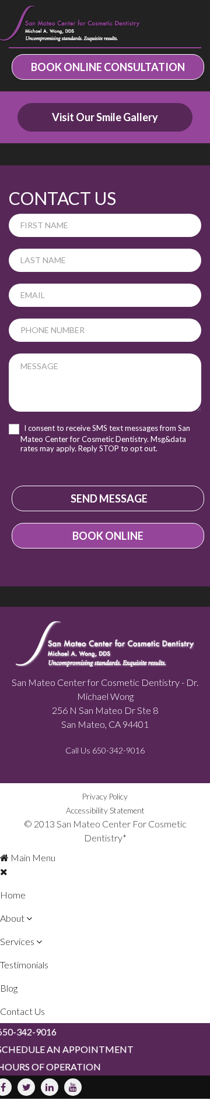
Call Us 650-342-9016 (105, 750)
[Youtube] (73, 1087)
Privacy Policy (105, 796)
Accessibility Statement (105, 810)
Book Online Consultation (108, 67)
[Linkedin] (49, 1087)
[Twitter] (26, 1087)
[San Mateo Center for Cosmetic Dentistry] (70, 23)
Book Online (108, 535)
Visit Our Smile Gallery (105, 117)
